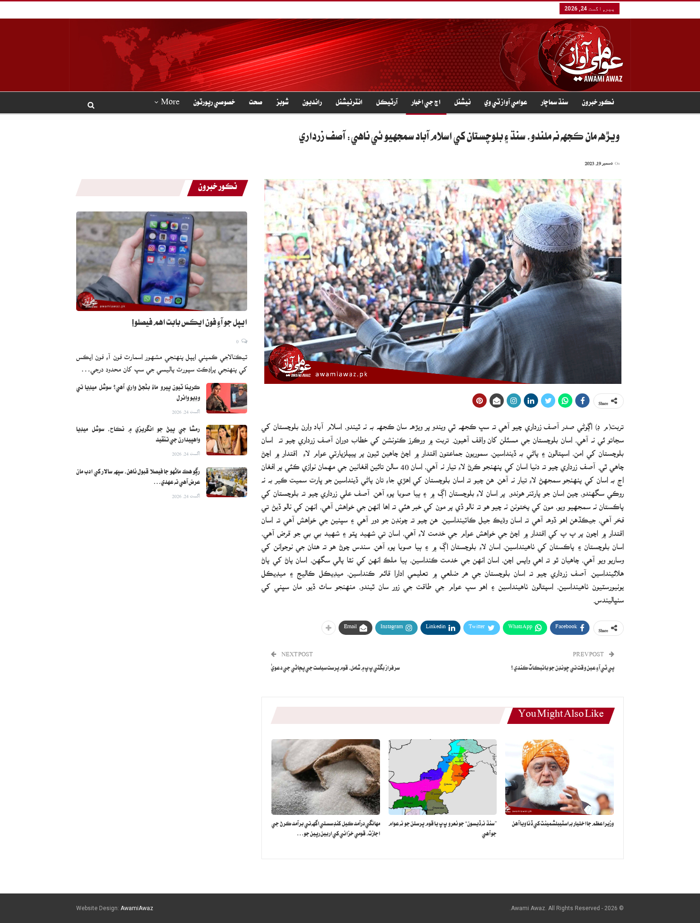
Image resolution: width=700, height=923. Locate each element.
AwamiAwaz (136, 908)
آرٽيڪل (387, 103)
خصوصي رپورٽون (214, 103)
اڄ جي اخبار (425, 103)
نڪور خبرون (598, 103)
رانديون (312, 103)
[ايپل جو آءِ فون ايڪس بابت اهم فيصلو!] (161, 261)
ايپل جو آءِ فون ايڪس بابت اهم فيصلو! (189, 324)
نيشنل (462, 103)
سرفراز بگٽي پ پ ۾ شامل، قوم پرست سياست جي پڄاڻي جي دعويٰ (335, 668)
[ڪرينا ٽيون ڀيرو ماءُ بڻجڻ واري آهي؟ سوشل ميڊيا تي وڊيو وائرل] (226, 398)
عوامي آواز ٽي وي (505, 103)
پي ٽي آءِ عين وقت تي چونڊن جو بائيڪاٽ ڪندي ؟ (562, 668)
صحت (255, 103)
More (170, 103)
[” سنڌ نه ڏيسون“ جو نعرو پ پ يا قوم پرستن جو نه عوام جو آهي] (443, 777)
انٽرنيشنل (349, 103)
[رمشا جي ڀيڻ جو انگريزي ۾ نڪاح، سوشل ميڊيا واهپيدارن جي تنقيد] (226, 440)
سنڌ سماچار (554, 103)
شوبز (282, 103)
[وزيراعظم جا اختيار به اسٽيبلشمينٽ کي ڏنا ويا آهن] (559, 777)
